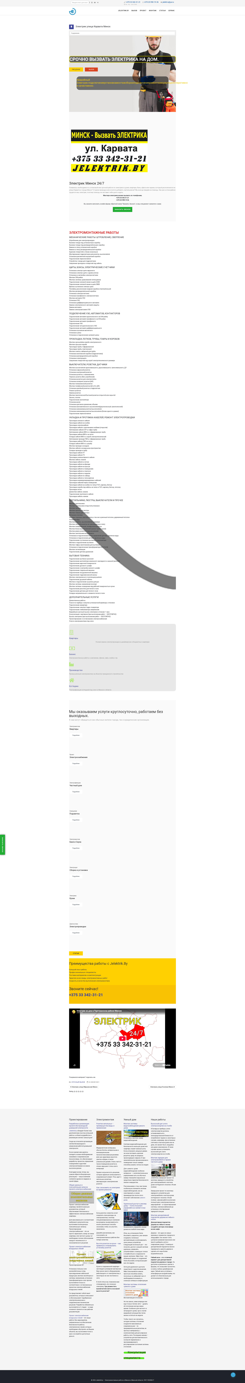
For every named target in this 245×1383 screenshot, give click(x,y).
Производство (76, 670)
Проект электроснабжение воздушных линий (80, 1248)
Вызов (134, 10)
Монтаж (152, 10)
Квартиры (73, 638)
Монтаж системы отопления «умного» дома (135, 1285)
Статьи (162, 10)
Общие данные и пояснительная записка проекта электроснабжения (80, 1187)
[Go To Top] (233, 1374)
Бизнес (72, 654)
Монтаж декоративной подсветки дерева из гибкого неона (162, 1217)
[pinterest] (92, 2)
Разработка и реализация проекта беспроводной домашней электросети (79, 1126)
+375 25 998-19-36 (151, 2)
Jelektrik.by (73, 1131)
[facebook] (89, 2)
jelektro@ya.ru (168, 2)
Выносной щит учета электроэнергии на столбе (161, 1125)
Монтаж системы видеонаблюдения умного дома (134, 1126)
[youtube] (95, 2)
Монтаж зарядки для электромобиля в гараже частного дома (161, 1160)
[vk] (98, 2)
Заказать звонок (123, 209)
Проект (143, 10)
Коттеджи (73, 686)
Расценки (76, 69)
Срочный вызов (78, 1082)
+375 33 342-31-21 (133, 2)
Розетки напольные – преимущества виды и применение (105, 1126)
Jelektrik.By (123, 10)
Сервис (171, 10)
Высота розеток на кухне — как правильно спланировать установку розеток (108, 1245)
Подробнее (76, 735)
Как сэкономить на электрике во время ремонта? (108, 1189)
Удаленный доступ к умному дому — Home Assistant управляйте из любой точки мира (135, 1207)
